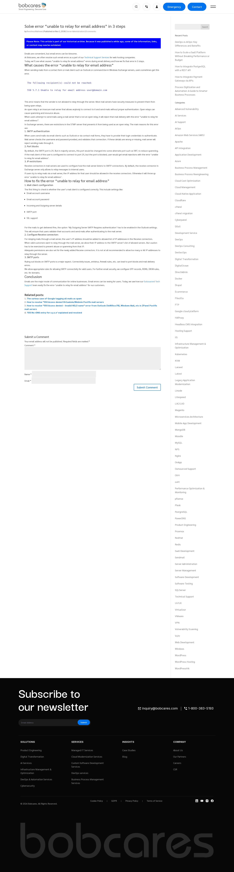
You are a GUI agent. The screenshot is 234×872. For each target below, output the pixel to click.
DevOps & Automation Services (36, 779)
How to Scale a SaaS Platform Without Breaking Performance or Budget (192, 56)
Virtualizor (180, 609)
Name (28, 374)
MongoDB (180, 429)
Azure (178, 161)
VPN (177, 622)
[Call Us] (146, 7)
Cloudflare (180, 200)
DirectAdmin (181, 271)
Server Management (185, 570)
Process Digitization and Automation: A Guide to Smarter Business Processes (191, 90)
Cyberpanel (181, 219)
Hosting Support (183, 330)
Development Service (186, 232)
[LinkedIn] (196, 800)
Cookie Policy (96, 800)
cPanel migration (184, 213)
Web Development (184, 642)
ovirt (177, 481)
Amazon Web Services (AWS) (189, 135)
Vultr (177, 635)
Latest (178, 373)
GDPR (114, 800)
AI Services (180, 115)
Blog (124, 756)
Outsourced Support (185, 468)
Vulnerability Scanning (186, 629)
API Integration (183, 148)
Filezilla (179, 298)
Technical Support (184, 596)
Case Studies (129, 750)
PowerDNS (180, 518)
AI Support (180, 121)
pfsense (179, 498)
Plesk (178, 505)
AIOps (178, 128)
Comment (30, 345)
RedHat (179, 537)
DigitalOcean (181, 265)
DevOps (179, 239)
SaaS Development (184, 550)
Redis (178, 544)
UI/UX (178, 602)
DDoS (178, 226)
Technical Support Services (96, 57)
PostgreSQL (181, 511)
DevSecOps (181, 252)
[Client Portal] (157, 7)
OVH (177, 475)
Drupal (178, 284)
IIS (176, 337)
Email (28, 380)
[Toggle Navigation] (213, 7)
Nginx (178, 455)
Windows (179, 648)
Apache (179, 141)
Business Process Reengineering (191, 174)
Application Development (188, 154)
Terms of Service (154, 800)
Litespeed (180, 397)
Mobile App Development (188, 423)
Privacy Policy (131, 800)
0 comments (91, 31)
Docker (178, 278)
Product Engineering (185, 524)
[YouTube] (202, 800)
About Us (178, 750)
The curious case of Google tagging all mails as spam (54, 298)
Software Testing (184, 583)
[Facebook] (212, 800)
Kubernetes (181, 354)
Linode (178, 390)
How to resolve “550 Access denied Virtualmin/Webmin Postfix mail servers (65, 302)
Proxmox (179, 531)
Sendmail (180, 557)
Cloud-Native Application (188, 193)
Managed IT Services (82, 750)
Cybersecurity (27, 785)
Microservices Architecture (189, 416)
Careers (177, 762)
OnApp (178, 462)
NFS (177, 449)
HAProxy (179, 317)
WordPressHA (182, 668)
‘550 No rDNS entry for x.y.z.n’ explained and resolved (54, 312)
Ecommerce (181, 291)
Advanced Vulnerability (187, 108)
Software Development (187, 576)
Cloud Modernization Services (86, 756)
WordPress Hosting (185, 661)
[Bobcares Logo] (36, 6)
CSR (175, 769)
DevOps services (79, 772)
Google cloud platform (187, 311)
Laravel (179, 367)
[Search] (136, 7)
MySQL (178, 442)
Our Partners (179, 756)
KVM (177, 360)
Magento (179, 410)
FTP (177, 304)
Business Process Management (191, 167)
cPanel (178, 206)
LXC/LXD (179, 403)
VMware (179, 616)
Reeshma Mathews (35, 31)
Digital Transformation (186, 258)
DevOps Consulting (184, 245)
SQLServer (180, 589)
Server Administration (75, 31)
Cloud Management (185, 187)
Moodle (179, 436)
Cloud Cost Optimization (187, 180)
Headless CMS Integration (188, 324)
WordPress (180, 655)
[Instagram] (207, 800)
